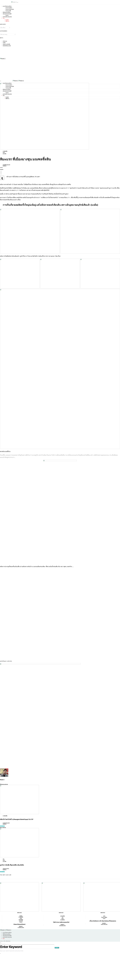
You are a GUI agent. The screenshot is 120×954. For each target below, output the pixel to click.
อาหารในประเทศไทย (7, 6)
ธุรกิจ (4, 152)
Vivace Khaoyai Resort (19, 924)
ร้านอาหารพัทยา (9, 7)
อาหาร (104, 918)
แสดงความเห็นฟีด (6, 44)
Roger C (4, 165)
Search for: (2, 943)
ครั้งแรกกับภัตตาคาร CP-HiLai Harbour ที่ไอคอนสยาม (103, 921)
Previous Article (4, 784)
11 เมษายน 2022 (21, 927)
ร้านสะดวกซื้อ (8, 10)
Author (7, 15)
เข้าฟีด (4, 42)
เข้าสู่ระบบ (5, 41)
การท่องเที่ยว (5, 151)
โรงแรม (20, 921)
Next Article (3, 827)
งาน (3, 858)
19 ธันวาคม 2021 (104, 924)
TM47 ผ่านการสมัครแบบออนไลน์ (61, 922)
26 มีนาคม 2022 (62, 925)
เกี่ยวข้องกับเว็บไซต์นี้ (7, 13)
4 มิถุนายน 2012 (6, 868)
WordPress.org (7, 45)
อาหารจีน (4, 153)
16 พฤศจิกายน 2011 (6, 164)
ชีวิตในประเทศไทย (6, 12)
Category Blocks (7, 16)
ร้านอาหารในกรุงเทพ (10, 9)
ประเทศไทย (21, 919)
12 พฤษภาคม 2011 (6, 822)
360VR (20, 915)
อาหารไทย (21, 920)
